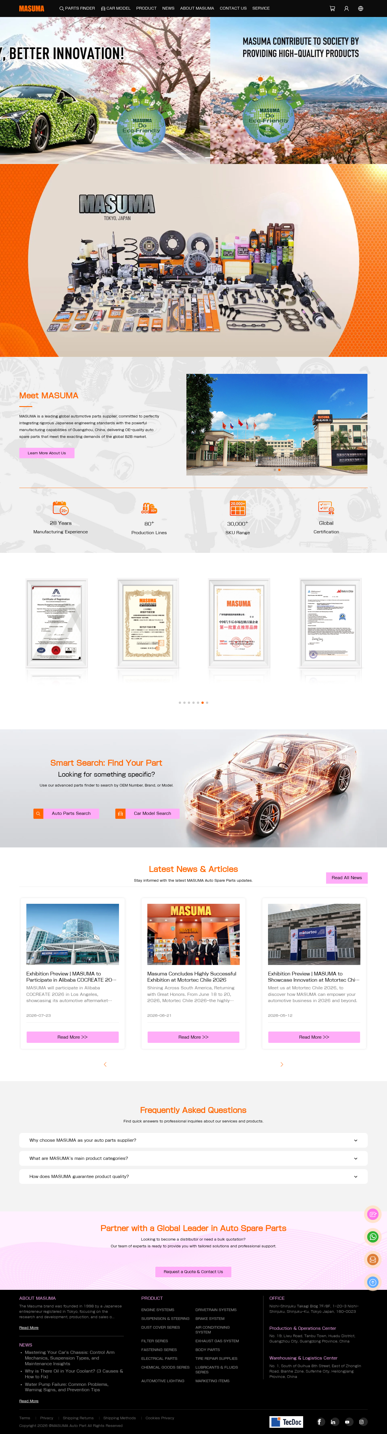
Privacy (46, 1418)
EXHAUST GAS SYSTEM (217, 1341)
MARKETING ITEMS (212, 1380)
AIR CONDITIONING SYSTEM (212, 1330)
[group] (193, 90)
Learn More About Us (47, 453)
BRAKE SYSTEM (209, 1318)
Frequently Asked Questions (193, 1110)
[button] (176, 157)
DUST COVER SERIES (160, 1327)
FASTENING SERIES (159, 1349)
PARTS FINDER (80, 8)
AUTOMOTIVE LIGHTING (162, 1380)
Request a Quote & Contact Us (193, 1272)
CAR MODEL (119, 8)
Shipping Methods (119, 1418)
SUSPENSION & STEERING (165, 1318)
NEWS (168, 8)
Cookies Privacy (160, 1418)
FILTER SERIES (154, 1341)
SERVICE (261, 8)
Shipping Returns (78, 1418)
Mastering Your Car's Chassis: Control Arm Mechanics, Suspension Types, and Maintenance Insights (69, 1357)
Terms (24, 1418)
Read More (29, 1327)
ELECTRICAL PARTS (159, 1358)
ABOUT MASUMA (197, 8)
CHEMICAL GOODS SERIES (165, 1367)
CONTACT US (233, 8)
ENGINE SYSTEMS (157, 1309)
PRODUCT (146, 8)
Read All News (347, 878)
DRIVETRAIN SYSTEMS (216, 1309)
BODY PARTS (207, 1349)
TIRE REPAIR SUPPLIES (216, 1358)
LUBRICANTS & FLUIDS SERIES (216, 1369)
